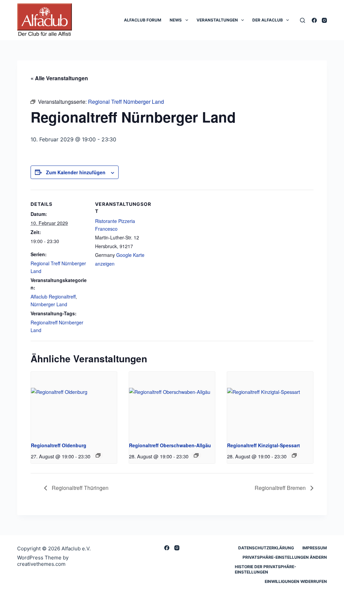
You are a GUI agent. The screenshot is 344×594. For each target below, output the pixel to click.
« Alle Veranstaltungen (59, 78)
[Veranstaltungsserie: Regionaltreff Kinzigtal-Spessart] (294, 455)
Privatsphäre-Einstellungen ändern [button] (285, 557)
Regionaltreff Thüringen (79, 488)
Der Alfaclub (267, 19)
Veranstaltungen (217, 19)
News (176, 19)
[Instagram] (324, 20)
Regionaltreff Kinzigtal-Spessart (263, 445)
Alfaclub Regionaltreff (53, 296)
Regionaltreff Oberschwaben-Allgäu (170, 445)
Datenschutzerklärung (266, 547)
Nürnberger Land (49, 304)
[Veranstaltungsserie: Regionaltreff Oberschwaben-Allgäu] (196, 455)
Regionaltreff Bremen (281, 488)
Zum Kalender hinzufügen (75, 172)
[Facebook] (314, 20)
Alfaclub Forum (142, 19)
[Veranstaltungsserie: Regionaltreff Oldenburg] (98, 455)
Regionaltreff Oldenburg (58, 445)
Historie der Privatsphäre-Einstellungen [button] (265, 569)
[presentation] (74, 404)
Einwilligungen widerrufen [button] (296, 581)
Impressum (314, 547)
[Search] (302, 20)
